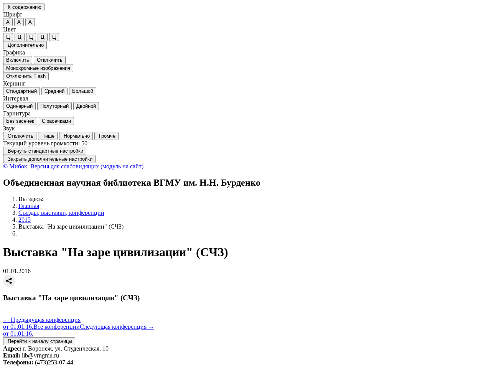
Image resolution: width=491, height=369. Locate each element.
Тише (47, 136)
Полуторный (54, 106)
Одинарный (19, 106)
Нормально (76, 136)
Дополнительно (25, 45)
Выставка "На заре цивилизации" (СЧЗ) (71, 226)
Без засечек (20, 121)
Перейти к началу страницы (39, 341)
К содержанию (23, 7)
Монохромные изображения (38, 68)
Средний (54, 91)
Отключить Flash (26, 76)
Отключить (50, 60)
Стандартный (21, 91)
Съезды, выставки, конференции (61, 212)
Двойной (86, 106)
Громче (106, 136)
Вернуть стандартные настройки (44, 151)
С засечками (56, 121)
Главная (28, 206)
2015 (24, 219)
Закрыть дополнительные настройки (49, 159)
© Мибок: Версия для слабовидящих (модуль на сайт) (73, 166)
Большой (82, 91)
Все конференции (56, 326)
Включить (17, 60)
